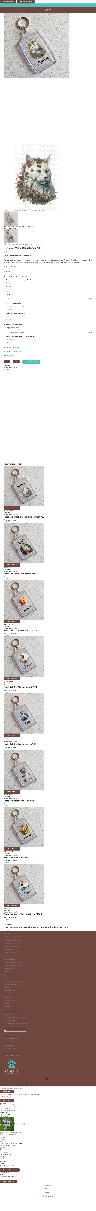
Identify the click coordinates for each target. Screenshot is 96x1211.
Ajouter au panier (31, 361)
